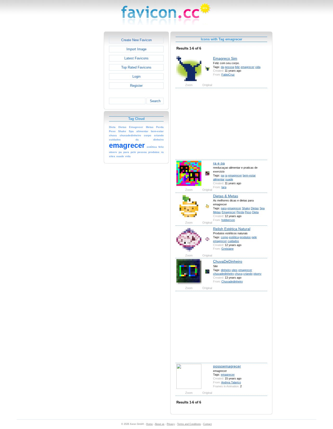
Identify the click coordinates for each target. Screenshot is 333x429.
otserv (257, 273)
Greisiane (227, 248)
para (224, 208)
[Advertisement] (81, 110)
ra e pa (219, 163)
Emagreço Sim (225, 58)
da (222, 67)
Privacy (171, 424)
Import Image (136, 49)
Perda (240, 212)
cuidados (233, 241)
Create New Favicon (136, 40)
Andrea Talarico (231, 382)
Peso (248, 212)
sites (235, 270)
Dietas (255, 208)
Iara (223, 187)
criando (248, 273)
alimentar (219, 179)
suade (229, 179)
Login (136, 76)
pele (254, 237)
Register (136, 86)
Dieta (255, 212)
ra (226, 175)
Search (155, 101)
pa (222, 175)
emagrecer (247, 67)
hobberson (228, 220)
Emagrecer (229, 212)
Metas (217, 212)
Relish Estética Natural (231, 229)
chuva (238, 273)
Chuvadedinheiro (232, 281)
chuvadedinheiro (223, 273)
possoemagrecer (227, 366)
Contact (207, 424)
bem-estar (249, 175)
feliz (237, 67)
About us (159, 424)
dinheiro (226, 270)
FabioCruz (228, 74)
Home (149, 424)
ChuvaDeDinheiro (227, 261)
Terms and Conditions (189, 424)
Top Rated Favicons (136, 67)
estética (234, 237)
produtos (245, 237)
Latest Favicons (136, 58)
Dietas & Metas (225, 196)
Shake (246, 208)
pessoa (229, 67)
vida (257, 67)
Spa (262, 208)
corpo (224, 237)
